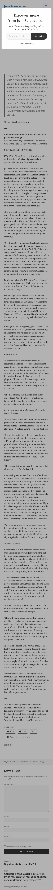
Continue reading (26, 43)
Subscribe (39, 36)
